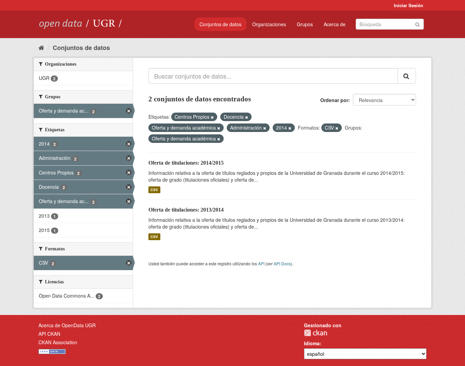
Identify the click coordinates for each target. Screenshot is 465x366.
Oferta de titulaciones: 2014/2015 (186, 163)
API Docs (282, 263)
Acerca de (335, 24)
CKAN (315, 332)
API (261, 263)
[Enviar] (417, 24)
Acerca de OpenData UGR (67, 325)
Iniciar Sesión (408, 5)
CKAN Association (57, 342)
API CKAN (49, 333)
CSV (154, 189)
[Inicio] (41, 47)
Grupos (305, 24)
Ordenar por (334, 100)
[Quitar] (212, 117)
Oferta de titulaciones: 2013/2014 (186, 210)
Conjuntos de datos (220, 24)
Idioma (312, 343)
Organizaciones (269, 24)
